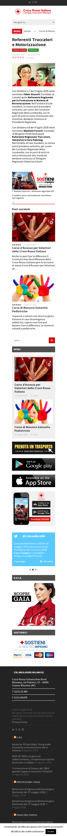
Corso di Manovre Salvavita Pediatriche (30, 309)
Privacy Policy (19, 722)
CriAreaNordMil (35, 536)
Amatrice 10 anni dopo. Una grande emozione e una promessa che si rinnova (31, 747)
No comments (33, 54)
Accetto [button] (50, 831)
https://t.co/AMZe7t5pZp (28, 555)
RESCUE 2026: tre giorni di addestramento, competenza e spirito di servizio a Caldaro (33, 759)
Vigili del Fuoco (27, 814)
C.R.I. (20, 737)
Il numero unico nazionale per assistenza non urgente (31, 196)
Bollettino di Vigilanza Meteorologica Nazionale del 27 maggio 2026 (33, 790)
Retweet (48, 561)
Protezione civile (28, 782)
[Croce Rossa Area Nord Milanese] (33, 13)
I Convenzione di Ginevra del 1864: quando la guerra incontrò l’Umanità (32, 770)
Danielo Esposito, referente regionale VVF (34, 191)
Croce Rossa (19, 50)
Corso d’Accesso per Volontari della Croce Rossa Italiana (31, 249)
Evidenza (33, 50)
